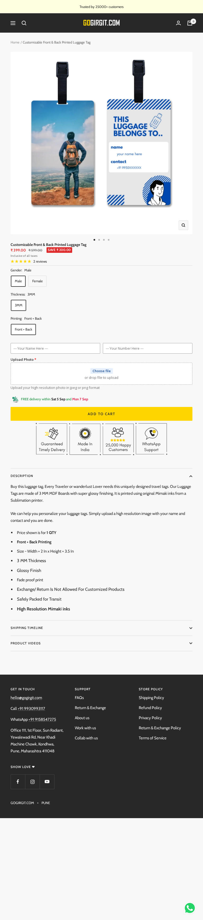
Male (18, 281)
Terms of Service (153, 738)
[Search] (24, 23)
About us (82, 717)
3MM (18, 305)
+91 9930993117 (31, 708)
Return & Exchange (90, 707)
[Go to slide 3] (104, 240)
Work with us (85, 728)
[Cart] (189, 23)
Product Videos (26, 643)
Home (15, 42)
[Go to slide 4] (108, 240)
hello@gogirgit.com (26, 697)
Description (22, 476)
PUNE (45, 803)
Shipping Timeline (27, 628)
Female (37, 281)
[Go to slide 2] (99, 240)
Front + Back (23, 329)
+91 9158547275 (42, 719)
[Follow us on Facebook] (18, 781)
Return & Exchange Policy (160, 728)
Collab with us (86, 738)
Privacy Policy (150, 717)
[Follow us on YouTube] (47, 781)
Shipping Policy (151, 697)
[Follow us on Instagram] (32, 781)
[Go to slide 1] (94, 240)
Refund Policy (150, 707)
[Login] (178, 23)
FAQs (79, 697)
